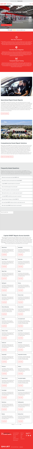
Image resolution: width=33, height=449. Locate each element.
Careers (14, 437)
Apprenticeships (16, 438)
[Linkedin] (30, 435)
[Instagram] (26, 435)
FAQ (21, 437)
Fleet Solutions (15, 434)
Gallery (22, 434)
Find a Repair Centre (28, 433)
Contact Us (22, 438)
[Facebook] (28, 435)
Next (20, 424)
